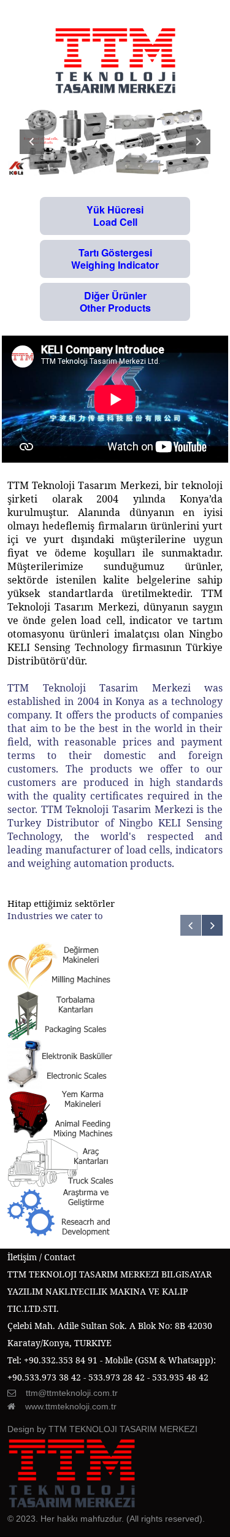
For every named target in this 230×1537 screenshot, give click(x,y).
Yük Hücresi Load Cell (115, 215)
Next (198, 141)
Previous (32, 141)
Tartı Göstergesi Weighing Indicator (115, 258)
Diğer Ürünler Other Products (115, 301)
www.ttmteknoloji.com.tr (71, 1406)
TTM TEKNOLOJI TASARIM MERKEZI (122, 1429)
